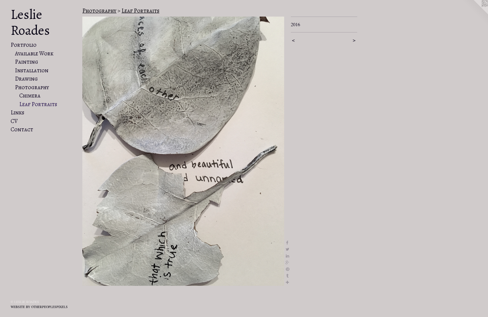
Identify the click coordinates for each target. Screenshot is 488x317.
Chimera (30, 95)
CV (14, 121)
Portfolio (24, 45)
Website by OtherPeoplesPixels (39, 306)
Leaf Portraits (38, 104)
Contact (22, 129)
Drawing (26, 79)
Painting (26, 62)
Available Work (34, 53)
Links (17, 112)
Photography (32, 87)
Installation (31, 70)
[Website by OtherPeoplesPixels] (474, 13)
